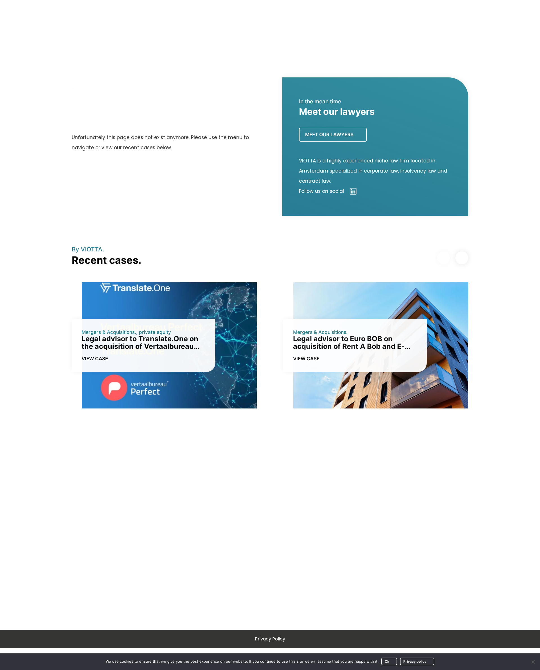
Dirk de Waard (456, 33)
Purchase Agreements (253, 559)
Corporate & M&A (247, 529)
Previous (443, 257)
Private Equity (242, 544)
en (491, 8)
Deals (394, 33)
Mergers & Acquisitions (318, 529)
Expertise (359, 33)
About (420, 33)
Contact (495, 33)
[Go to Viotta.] (73, 88)
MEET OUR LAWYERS (329, 134)
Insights (321, 33)
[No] (533, 662)
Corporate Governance (319, 559)
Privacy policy (414, 661)
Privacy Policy (270, 639)
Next (461, 257)
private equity (155, 332)
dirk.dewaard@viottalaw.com (432, 529)
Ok (387, 661)
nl (500, 8)
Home (292, 33)
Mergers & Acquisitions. (109, 332)
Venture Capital (310, 544)
